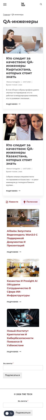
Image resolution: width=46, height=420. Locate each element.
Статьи (11, 47)
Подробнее (13, 104)
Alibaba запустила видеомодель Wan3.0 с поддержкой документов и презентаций (22, 238)
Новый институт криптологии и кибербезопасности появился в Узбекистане (20, 338)
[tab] (12, 202)
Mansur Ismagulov (13, 82)
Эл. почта (8, 363)
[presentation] (23, 40)
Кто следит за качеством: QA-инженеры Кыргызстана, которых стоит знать (19, 67)
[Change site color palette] (9, 413)
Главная (6, 14)
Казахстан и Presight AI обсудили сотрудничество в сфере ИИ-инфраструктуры (22, 288)
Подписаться (12, 375)
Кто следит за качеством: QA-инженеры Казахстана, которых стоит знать (19, 154)
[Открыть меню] (5, 4)
